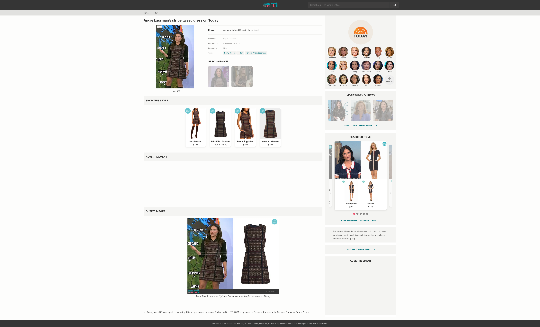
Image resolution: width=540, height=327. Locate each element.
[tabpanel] (361, 175)
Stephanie (366, 71)
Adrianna (343, 85)
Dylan (355, 58)
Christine (332, 85)
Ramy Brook (229, 53)
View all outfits (358, 249)
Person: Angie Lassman (256, 53)
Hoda (389, 58)
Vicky (355, 71)
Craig (378, 58)
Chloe (389, 71)
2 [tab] (357, 214)
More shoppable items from (358, 220)
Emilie (377, 71)
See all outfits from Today (358, 125)
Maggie (355, 85)
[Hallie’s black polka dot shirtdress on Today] (338, 110)
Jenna (343, 58)
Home (146, 13)
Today (155, 13)
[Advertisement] (228, 183)
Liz (366, 85)
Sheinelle (366, 58)
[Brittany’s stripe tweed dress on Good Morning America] (218, 76)
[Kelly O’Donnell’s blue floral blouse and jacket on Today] (361, 110)
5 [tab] (367, 214)
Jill (343, 71)
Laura (331, 71)
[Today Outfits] (360, 32)
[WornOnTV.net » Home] (270, 5)
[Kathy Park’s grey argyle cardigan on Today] (383, 110)
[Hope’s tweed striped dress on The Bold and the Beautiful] (242, 76)
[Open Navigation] (145, 5)
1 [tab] (354, 214)
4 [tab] (364, 214)
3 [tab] (361, 214)
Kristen (378, 85)
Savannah (332, 58)
